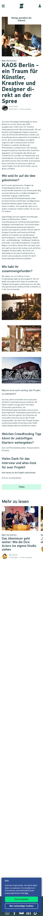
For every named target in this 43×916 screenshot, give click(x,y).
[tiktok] (35, 912)
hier (26, 893)
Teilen (22, 487)
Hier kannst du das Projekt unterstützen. (19, 473)
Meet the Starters (9, 61)
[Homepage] (21, 6)
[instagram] (7, 912)
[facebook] (14, 912)
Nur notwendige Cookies (21, 906)
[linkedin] (28, 912)
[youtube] (21, 912)
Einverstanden (22, 899)
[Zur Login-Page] (39, 6)
